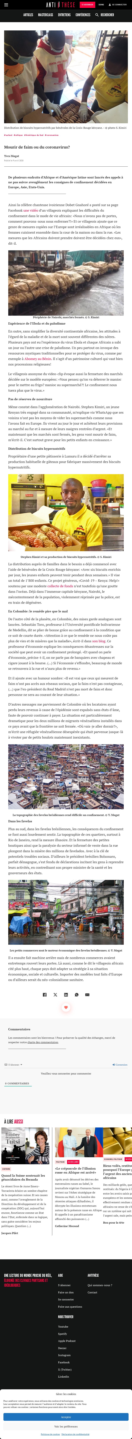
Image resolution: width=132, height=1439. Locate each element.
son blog (98, 641)
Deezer (62, 1348)
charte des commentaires (43, 1042)
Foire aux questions (70, 1307)
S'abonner (64, 1285)
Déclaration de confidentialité (75, 1434)
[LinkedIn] (66, 994)
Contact (92, 1292)
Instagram (64, 1355)
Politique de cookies (50, 1434)
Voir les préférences (66, 1426)
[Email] (87, 994)
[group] (26, 1181)
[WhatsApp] (76, 994)
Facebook (64, 1362)
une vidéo (30, 210)
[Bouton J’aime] (66, 1007)
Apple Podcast (67, 1341)
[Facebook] (44, 994)
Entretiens (64, 15)
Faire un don (66, 1292)
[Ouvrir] (6, 5)
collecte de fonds (60, 586)
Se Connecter (119, 4)
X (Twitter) (65, 1369)
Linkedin (63, 1376)
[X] (55, 994)
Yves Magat (11, 156)
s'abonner (87, 4)
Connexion (121, 1064)
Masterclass (45, 15)
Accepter (66, 1417)
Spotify (62, 1334)
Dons (101, 4)
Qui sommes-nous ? (100, 1285)
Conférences (83, 15)
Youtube (63, 1326)
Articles (28, 15)
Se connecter (66, 1299)
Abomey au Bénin (37, 358)
